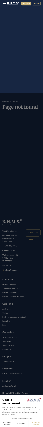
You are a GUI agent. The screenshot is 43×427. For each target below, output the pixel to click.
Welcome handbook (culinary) (13, 297)
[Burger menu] (3, 3)
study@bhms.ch (12, 270)
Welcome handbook (9, 293)
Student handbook (9, 285)
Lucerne (26, 3)
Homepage (5, 101)
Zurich (36, 3)
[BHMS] (13, 3)
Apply (31, 239)
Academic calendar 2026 (11, 289)
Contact (32, 232)
